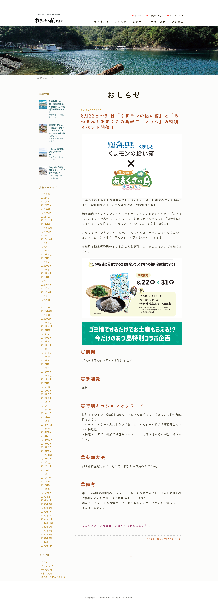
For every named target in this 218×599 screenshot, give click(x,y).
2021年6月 (46, 281)
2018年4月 (46, 371)
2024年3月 (46, 232)
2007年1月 (46, 542)
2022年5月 (46, 269)
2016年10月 (47, 387)
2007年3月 (46, 538)
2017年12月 (46, 375)
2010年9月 (46, 481)
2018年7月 (46, 364)
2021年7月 (46, 277)
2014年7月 (46, 436)
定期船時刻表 (155, 15)
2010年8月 (46, 485)
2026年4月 (46, 201)
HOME (39, 78)
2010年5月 (46, 493)
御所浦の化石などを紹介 (53, 577)
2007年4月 (46, 534)
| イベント (150, 539)
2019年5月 (46, 341)
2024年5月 (46, 228)
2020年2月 (46, 319)
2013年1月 (46, 451)
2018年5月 (46, 368)
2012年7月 (46, 459)
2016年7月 (46, 390)
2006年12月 (47, 546)
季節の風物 (46, 573)
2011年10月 (46, 470)
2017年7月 (46, 379)
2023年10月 (47, 239)
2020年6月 (46, 307)
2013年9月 (46, 443)
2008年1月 (46, 512)
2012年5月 (46, 466)
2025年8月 (46, 209)
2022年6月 (46, 266)
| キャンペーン (173, 539)
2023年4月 (46, 247)
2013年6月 (46, 447)
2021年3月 (46, 288)
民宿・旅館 (158, 21)
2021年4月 (46, 285)
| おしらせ (160, 539)
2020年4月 (46, 311)
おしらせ (121, 21)
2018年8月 (46, 360)
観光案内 (139, 21)
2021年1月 (46, 292)
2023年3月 (46, 250)
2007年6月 (46, 527)
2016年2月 (46, 398)
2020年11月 (47, 296)
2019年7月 (46, 334)
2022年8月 (46, 258)
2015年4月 (46, 417)
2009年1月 (46, 500)
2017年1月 (46, 383)
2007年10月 (47, 523)
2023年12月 (47, 235)
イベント (45, 562)
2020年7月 (46, 303)
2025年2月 (46, 216)
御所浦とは (101, 21)
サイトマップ (176, 15)
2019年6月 (46, 338)
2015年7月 (46, 413)
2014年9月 (46, 428)
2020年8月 (46, 300)
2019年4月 (46, 345)
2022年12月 (46, 254)
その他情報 (46, 569)
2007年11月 (47, 519)
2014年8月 (46, 432)
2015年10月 (47, 409)
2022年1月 (46, 273)
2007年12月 (47, 515)
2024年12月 (47, 220)
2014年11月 (46, 424)
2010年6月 (46, 489)
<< (125, 556)
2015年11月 (46, 406)
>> (131, 556)
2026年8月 (46, 194)
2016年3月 (46, 394)
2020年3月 (46, 315)
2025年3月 (46, 213)
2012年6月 (46, 462)
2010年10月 (47, 477)
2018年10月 (47, 356)
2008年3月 (46, 508)
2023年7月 (46, 243)
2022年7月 (46, 262)
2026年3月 (46, 205)
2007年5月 (46, 530)
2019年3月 (46, 349)
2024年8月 (46, 224)
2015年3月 (46, 421)
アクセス (177, 21)
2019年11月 (46, 326)
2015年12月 (47, 402)
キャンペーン (47, 566)
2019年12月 (46, 322)
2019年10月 (47, 330)
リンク (138, 15)
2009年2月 (46, 496)
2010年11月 (46, 474)
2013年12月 (46, 440)
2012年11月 (46, 455)
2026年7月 (46, 197)
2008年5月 (46, 504)
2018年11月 (46, 353)
